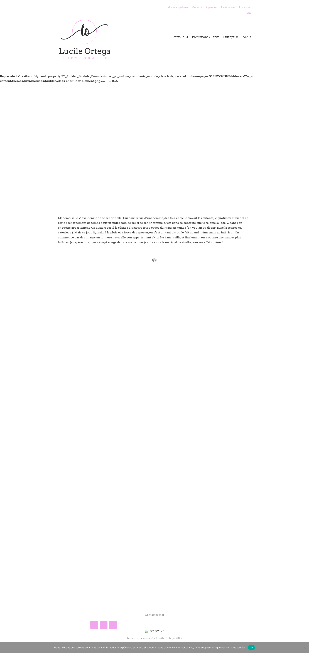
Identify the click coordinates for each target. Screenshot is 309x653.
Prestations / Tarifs (205, 37)
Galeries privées (178, 7)
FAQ (248, 13)
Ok (251, 647)
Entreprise (231, 37)
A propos (211, 7)
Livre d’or (245, 7)
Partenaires (228, 7)
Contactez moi (154, 614)
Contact (197, 7)
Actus (247, 37)
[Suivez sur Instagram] (103, 625)
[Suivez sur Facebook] (94, 625)
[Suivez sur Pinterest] (113, 625)
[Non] (304, 647)
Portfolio (177, 37)
